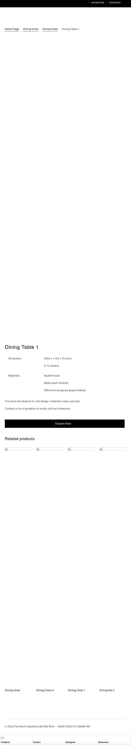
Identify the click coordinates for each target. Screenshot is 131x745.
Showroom (103, 742)
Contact (37, 742)
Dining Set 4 (107, 690)
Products (5, 742)
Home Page (12, 29)
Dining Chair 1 (76, 690)
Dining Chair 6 (45, 690)
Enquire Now (63, 423)
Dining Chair (31, 29)
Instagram (71, 742)
